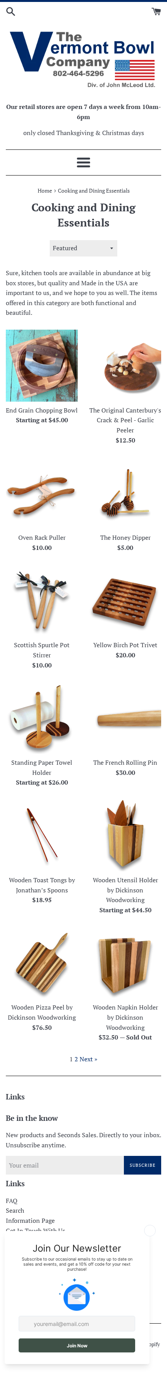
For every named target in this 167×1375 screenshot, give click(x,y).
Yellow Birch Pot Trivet (125, 645)
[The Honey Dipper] (125, 493)
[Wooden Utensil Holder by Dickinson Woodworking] (125, 835)
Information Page (30, 1220)
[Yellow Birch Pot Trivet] (125, 600)
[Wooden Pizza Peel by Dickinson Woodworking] (42, 963)
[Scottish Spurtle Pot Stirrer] (42, 600)
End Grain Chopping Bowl (42, 410)
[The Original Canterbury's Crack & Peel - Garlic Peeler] (125, 366)
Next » (88, 1059)
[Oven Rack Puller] (42, 493)
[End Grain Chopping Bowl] (42, 366)
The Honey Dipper (125, 537)
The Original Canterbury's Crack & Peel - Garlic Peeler (125, 420)
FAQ (11, 1200)
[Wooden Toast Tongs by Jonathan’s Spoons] (42, 835)
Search (15, 1210)
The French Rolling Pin (125, 762)
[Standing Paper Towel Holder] (42, 718)
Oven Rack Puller (42, 537)
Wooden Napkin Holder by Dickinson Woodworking (125, 1017)
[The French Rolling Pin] (125, 718)
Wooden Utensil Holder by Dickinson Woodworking (125, 890)
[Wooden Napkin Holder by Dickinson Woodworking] (125, 963)
